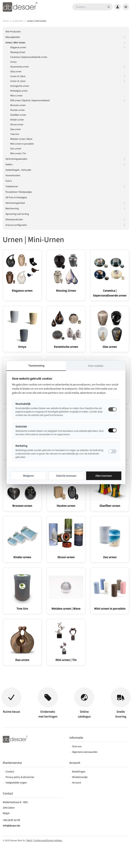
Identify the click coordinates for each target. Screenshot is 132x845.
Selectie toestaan (66, 476)
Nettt (29, 840)
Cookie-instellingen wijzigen (48, 840)
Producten (18, 21)
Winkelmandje (79, 777)
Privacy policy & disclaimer (20, 777)
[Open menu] (125, 6)
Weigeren (28, 476)
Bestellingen (78, 771)
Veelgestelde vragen (16, 782)
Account (76, 782)
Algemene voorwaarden (84, 752)
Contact (10, 771)
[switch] (112, 430)
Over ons (76, 746)
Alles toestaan (103, 476)
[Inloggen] (117, 6)
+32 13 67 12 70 (11, 820)
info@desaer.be (11, 825)
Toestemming (36, 366)
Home (6, 21)
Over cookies (95, 366)
